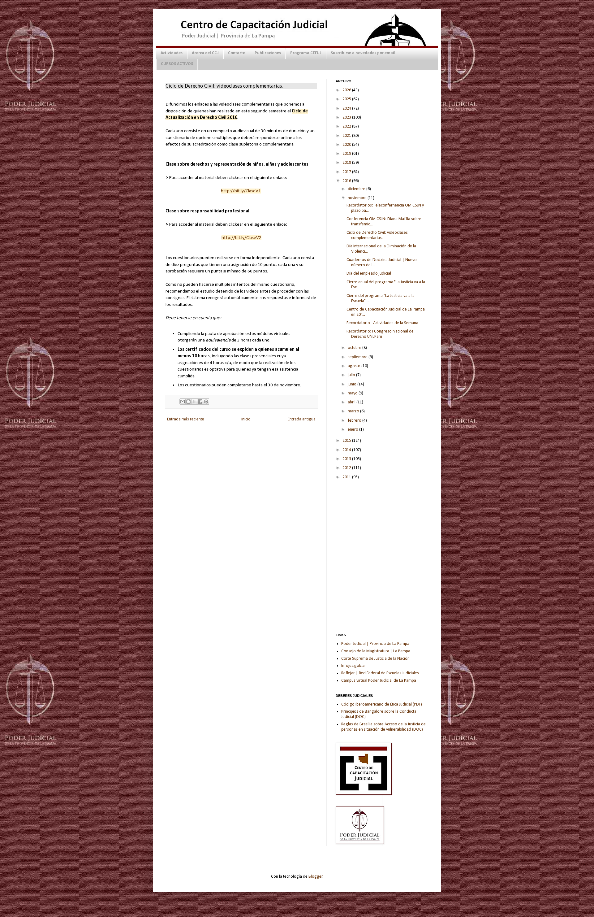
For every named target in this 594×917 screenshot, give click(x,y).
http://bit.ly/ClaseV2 (241, 237)
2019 (347, 153)
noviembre (358, 198)
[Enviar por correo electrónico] (182, 401)
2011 (347, 477)
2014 (347, 450)
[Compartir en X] (194, 401)
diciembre (357, 189)
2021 (347, 135)
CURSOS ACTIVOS (177, 64)
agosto (354, 366)
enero (353, 429)
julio (352, 375)
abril (352, 402)
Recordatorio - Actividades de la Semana (382, 323)
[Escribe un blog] (188, 401)
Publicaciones (268, 53)
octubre (355, 348)
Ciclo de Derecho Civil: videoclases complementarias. (377, 235)
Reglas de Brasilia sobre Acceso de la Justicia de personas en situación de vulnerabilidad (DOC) (383, 727)
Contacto (236, 53)
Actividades (172, 53)
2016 (347, 181)
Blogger (315, 876)
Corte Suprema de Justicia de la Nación (375, 658)
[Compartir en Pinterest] (206, 401)
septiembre (358, 357)
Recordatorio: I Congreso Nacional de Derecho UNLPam (380, 334)
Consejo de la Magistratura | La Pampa (375, 651)
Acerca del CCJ (205, 53)
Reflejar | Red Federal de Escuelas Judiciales (380, 673)
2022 (347, 126)
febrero (355, 420)
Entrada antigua (302, 419)
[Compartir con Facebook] (200, 401)
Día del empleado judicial (368, 273)
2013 (347, 459)
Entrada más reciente (185, 419)
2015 (347, 440)
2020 (347, 144)
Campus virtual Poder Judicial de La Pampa (378, 680)
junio (352, 384)
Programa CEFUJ (305, 53)
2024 (347, 108)
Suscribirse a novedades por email (363, 53)
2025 (347, 99)
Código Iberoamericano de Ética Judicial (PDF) (381, 704)
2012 (347, 468)
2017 (347, 172)
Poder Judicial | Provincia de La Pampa (375, 643)
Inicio (246, 419)
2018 (347, 162)
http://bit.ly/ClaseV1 (241, 191)
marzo (354, 411)
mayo (353, 393)
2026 (347, 90)
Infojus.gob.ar (353, 665)
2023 (347, 117)
